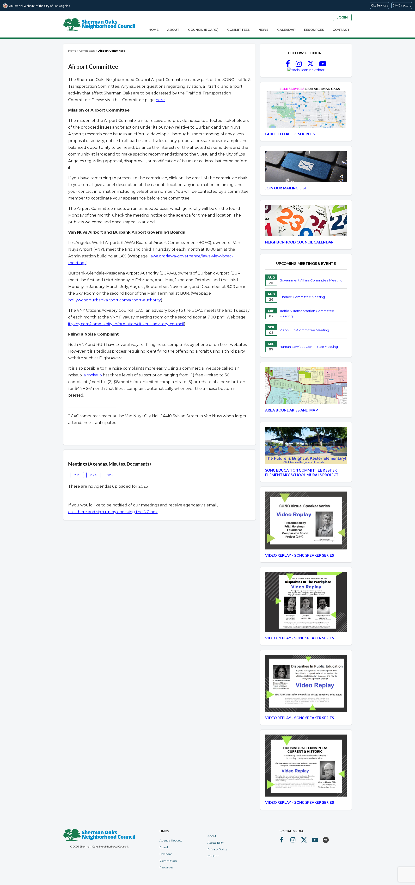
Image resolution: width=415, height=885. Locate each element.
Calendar (286, 29)
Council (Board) (203, 29)
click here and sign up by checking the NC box (113, 512)
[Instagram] (298, 65)
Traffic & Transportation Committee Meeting (307, 313)
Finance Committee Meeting (302, 297)
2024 (93, 475)
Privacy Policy (217, 849)
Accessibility (216, 842)
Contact (341, 29)
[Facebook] (287, 65)
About (173, 29)
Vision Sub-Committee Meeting (304, 330)
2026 (77, 475)
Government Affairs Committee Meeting (311, 280)
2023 (109, 475)
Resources (314, 29)
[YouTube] (323, 65)
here (160, 100)
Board (163, 847)
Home (154, 29)
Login (342, 17)
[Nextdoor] (306, 70)
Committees (238, 29)
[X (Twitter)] (310, 65)
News (263, 29)
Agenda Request (170, 840)
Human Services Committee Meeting (309, 347)
